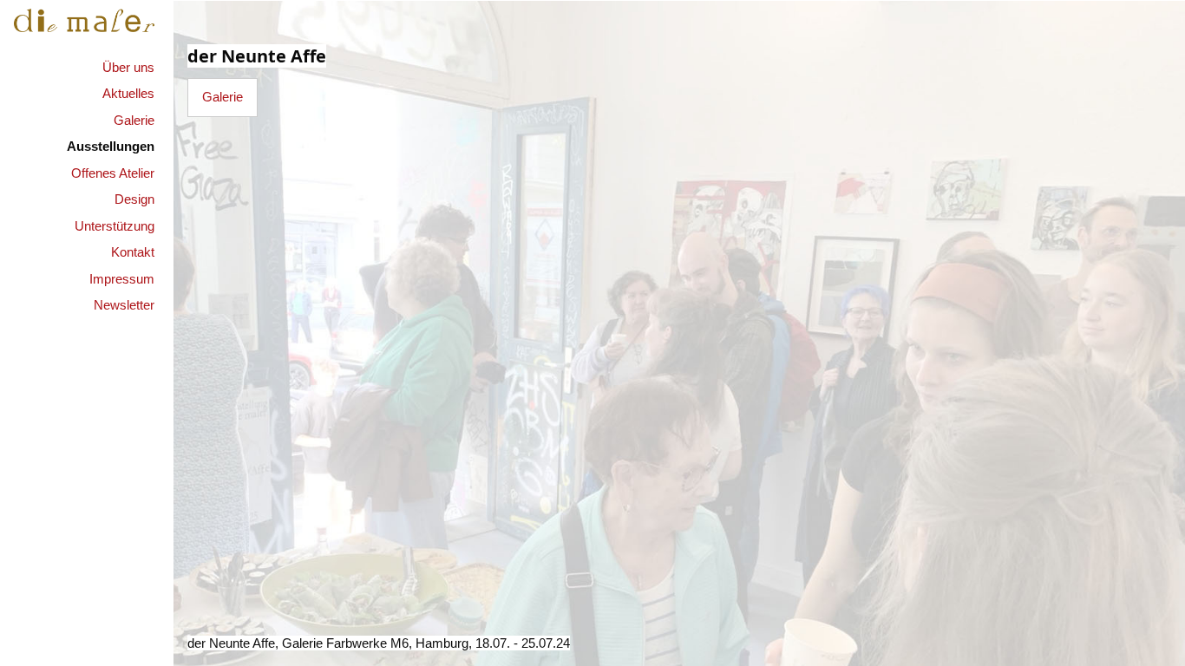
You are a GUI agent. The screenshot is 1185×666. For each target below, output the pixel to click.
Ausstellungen (110, 146)
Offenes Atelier (112, 173)
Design (134, 199)
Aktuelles (128, 93)
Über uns (128, 67)
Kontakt (132, 252)
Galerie (134, 120)
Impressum (121, 278)
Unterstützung (114, 226)
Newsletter (124, 304)
